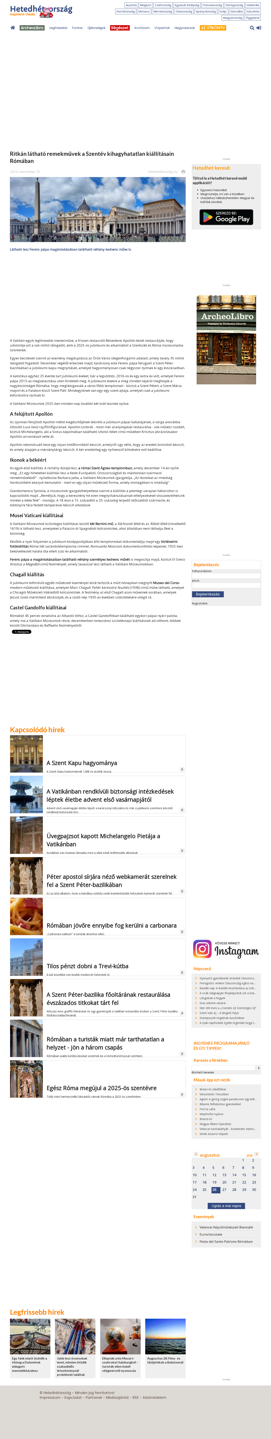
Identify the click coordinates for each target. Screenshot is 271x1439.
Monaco (144, 11)
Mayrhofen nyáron (211, 1114)
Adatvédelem (154, 1397)
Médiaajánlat (117, 1397)
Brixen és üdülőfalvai (213, 1089)
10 (195, 1175)
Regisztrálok (200, 603)
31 (195, 1197)
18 (205, 1182)
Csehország (163, 5)
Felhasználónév (202, 571)
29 (244, 1190)
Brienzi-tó (206, 1119)
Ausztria (131, 5)
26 (214, 1190)
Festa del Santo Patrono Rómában (226, 1241)
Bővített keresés (203, 1072)
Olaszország (184, 11)
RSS (136, 1397)
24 (195, 1190)
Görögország (234, 5)
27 (224, 1190)
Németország (162, 11)
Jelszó (195, 580)
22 (244, 1182)
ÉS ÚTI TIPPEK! (207, 1048)
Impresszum (50, 1397)
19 (214, 1182)
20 (224, 1182)
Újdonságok (96, 28)
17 (195, 1182)
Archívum (142, 28)
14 (234, 1175)
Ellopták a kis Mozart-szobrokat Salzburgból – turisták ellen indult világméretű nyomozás (120, 1364)
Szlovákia (236, 11)
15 (244, 1175)
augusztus (210, 1155)
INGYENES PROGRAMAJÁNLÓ (222, 1043)
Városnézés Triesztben (214, 1094)
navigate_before (196, 1154)
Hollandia (253, 5)
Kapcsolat (73, 1397)
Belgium (145, 5)
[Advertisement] (97, 294)
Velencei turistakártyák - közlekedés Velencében (230, 1129)
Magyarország (232, 18)
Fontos (77, 28)
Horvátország (126, 11)
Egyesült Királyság (187, 5)
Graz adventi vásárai (213, 1003)
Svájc (223, 11)
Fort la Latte (207, 1109)
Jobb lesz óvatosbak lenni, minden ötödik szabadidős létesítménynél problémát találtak (72, 1366)
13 (224, 1175)
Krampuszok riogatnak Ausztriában (222, 1018)
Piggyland (252, 18)
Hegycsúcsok (184, 28)
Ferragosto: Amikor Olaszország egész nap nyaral (231, 983)
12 (214, 1175)
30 (254, 1190)
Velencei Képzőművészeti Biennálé (226, 1227)
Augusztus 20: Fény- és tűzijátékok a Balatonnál (165, 1360)
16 (254, 1175)
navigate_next (258, 1068)
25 (205, 1190)
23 (254, 1182)
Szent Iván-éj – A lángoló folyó (219, 1013)
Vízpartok (162, 28)
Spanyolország (206, 11)
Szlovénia (252, 11)
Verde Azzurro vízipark (214, 1134)
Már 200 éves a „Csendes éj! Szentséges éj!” (228, 1008)
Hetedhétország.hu (163, 171)
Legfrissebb (58, 28)
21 (234, 1182)
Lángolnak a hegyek (212, 998)
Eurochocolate (211, 1234)
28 (234, 1190)
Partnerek (94, 1397)
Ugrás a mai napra (226, 1206)
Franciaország (212, 5)
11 (205, 1175)
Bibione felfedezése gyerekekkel (220, 1104)
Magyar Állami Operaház (215, 1124)
